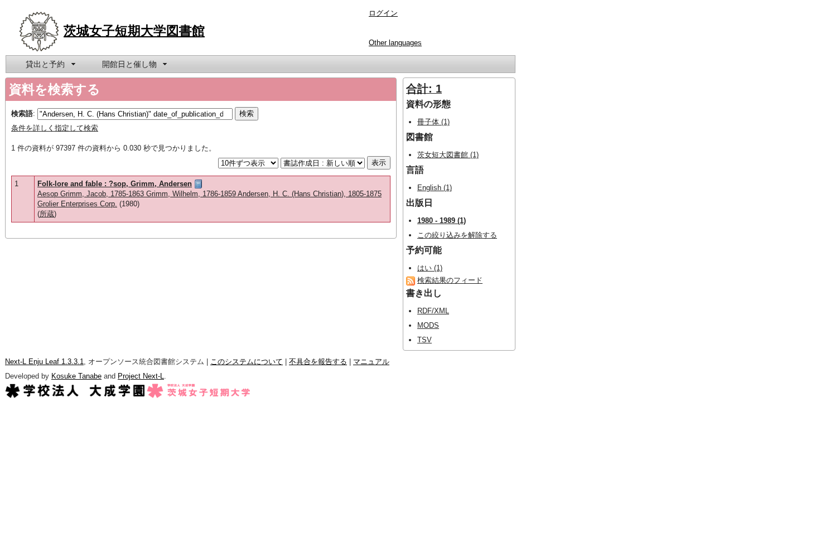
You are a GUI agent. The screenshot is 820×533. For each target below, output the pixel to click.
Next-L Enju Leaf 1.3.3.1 (44, 361)
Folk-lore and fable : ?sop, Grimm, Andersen (114, 184)
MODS (428, 325)
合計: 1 (424, 89)
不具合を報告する (318, 361)
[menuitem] (49, 64)
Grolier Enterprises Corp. (77, 204)
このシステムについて (246, 361)
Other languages (395, 42)
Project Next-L (141, 376)
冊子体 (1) (433, 122)
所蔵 (47, 214)
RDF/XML (433, 311)
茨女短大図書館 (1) (448, 155)
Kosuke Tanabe (76, 376)
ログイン (383, 13)
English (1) (434, 187)
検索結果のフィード (450, 280)
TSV (424, 340)
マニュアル (371, 361)
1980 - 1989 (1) (441, 220)
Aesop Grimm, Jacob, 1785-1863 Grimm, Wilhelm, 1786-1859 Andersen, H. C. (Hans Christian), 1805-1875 (209, 194)
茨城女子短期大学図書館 (134, 30)
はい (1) (429, 268)
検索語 (22, 113)
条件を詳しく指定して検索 (54, 128)
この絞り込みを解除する (457, 235)
